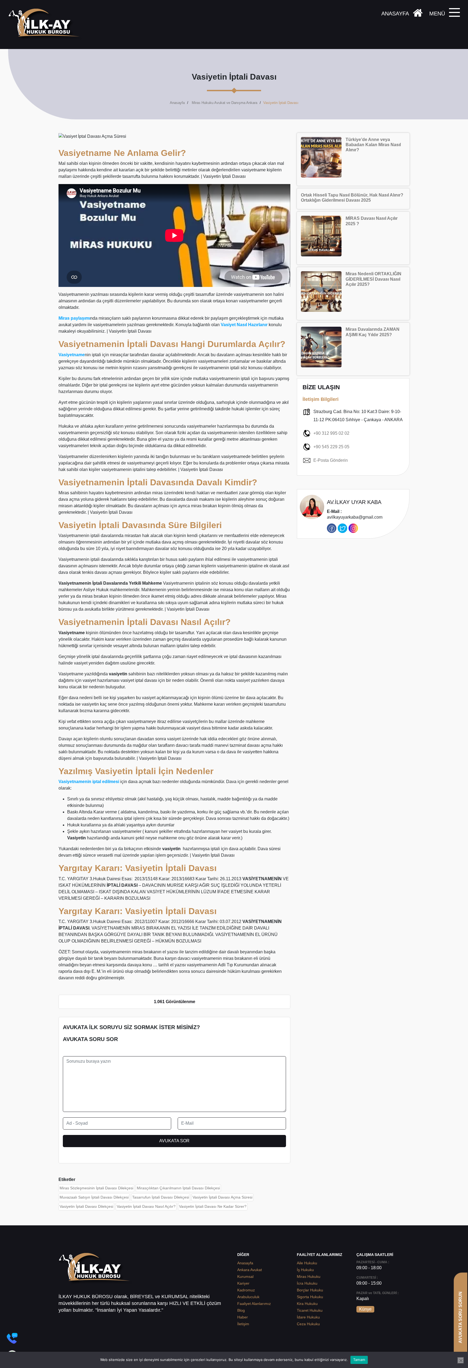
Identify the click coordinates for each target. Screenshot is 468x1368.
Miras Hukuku (308, 1276)
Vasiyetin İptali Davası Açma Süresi (222, 1197)
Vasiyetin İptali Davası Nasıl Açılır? (146, 1206)
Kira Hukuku (307, 1303)
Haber (242, 1317)
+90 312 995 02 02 (331, 433)
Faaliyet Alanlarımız (254, 1303)
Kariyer (243, 1283)
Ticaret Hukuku (310, 1310)
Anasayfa (177, 103)
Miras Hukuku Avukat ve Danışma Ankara (224, 103)
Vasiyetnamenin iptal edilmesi (88, 781)
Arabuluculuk (248, 1297)
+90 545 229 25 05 (331, 446)
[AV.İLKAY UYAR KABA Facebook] (331, 528)
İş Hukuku (305, 1270)
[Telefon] (12, 1338)
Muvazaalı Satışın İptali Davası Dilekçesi (94, 1197)
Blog (241, 1310)
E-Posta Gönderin (330, 460)
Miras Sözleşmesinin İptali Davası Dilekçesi (96, 1188)
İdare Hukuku (308, 1317)
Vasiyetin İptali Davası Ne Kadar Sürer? (212, 1206)
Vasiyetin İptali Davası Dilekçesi (86, 1206)
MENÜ (437, 14)
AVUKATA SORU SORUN (460, 1317)
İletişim (243, 1324)
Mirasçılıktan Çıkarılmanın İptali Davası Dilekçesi (178, 1188)
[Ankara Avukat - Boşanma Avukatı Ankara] (46, 24)
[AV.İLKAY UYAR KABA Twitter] (342, 528)
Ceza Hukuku (308, 1324)
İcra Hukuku (307, 1283)
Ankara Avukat (249, 1270)
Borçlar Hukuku (310, 1290)
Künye (365, 1309)
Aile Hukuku (307, 1263)
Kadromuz (246, 1290)
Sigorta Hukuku (310, 1297)
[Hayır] (460, 1360)
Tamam (359, 1359)
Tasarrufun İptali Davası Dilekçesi (160, 1197)
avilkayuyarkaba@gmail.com (354, 514)
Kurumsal (245, 1276)
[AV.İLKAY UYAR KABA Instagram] (353, 528)
